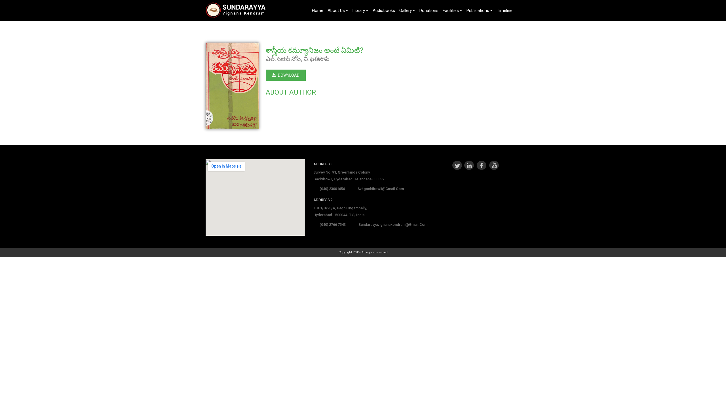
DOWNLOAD (288, 75)
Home (317, 10)
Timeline (504, 10)
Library (359, 10)
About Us (336, 10)
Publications (478, 10)
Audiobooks (384, 10)
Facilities (451, 10)
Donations (428, 10)
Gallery (405, 10)
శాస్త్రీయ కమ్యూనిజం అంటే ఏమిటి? (314, 50)
